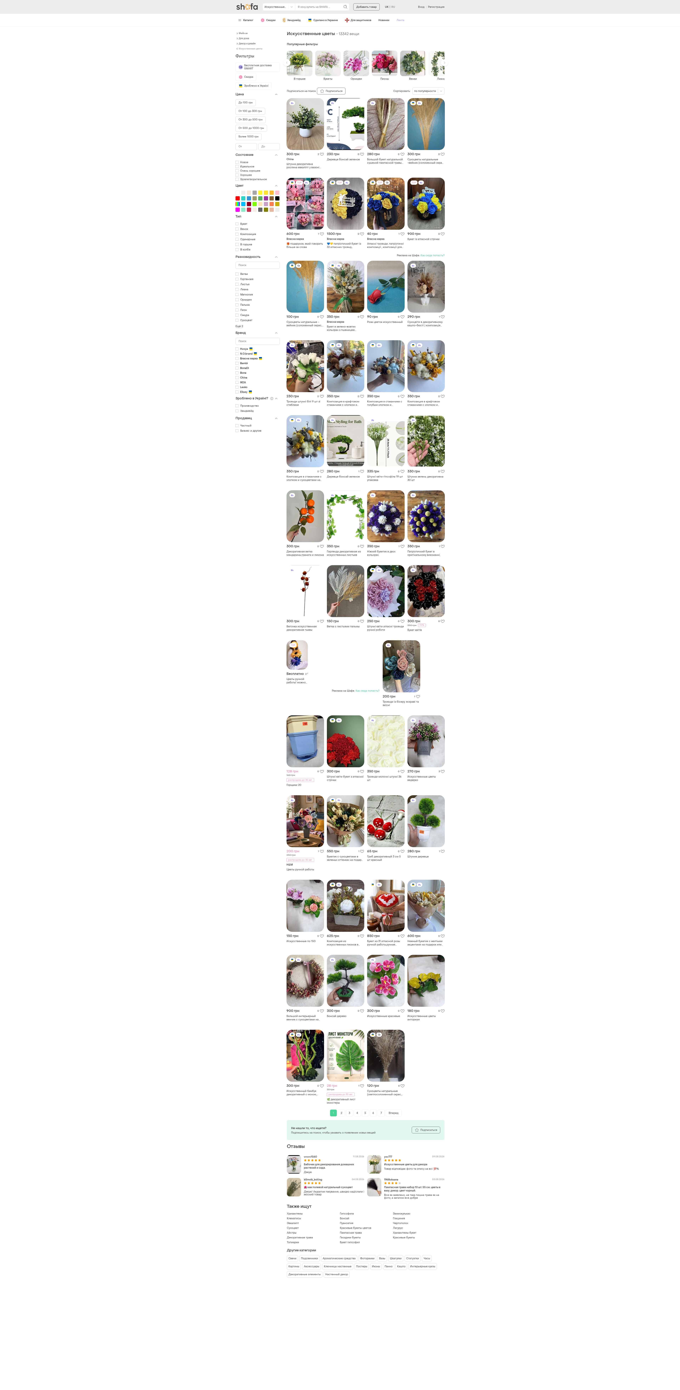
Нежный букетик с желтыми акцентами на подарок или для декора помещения (425, 943)
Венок (244, 229)
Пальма (245, 305)
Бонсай (344, 1218)
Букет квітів (414, 630)
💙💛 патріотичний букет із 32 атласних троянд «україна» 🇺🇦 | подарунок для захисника (345, 245)
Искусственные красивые (383, 1016)
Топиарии (293, 1242)
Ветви (244, 274)
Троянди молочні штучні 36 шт (384, 778)
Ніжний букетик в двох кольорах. (381, 553)
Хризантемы (295, 1213)
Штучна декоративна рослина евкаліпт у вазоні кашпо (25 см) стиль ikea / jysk (303, 165)
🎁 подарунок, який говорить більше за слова (305, 245)
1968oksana (391, 1179)
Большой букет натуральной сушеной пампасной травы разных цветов (385, 161)
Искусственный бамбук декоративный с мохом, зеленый (302, 1092)
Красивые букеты (404, 1237)
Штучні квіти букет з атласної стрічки (345, 778)
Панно (389, 1266)
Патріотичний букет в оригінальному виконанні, (423, 553)
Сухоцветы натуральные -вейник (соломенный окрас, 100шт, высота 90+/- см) (425, 161)
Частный (245, 425)
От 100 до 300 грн (250, 111)
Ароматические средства (339, 1258)
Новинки (383, 20)
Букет (243, 224)
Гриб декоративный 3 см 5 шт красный (384, 858)
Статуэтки (412, 1258)
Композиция (248, 234)
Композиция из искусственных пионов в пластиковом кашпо (342, 943)
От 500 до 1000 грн (251, 128)
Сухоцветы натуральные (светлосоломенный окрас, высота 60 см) (384, 1092)
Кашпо (401, 1266)
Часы (427, 1258)
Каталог (248, 20)
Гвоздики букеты (350, 1237)
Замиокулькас (401, 1213)
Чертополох (400, 1223)
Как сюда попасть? (432, 255)
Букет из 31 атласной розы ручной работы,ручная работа (383, 943)
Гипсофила (347, 1213)
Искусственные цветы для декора (405, 1164)
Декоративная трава (300, 1237)
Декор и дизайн (247, 43)
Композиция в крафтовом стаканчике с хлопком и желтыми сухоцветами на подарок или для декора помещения (423, 403)
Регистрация (436, 7)
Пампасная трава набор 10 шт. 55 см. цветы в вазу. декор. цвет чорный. (412, 1189)
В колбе (245, 249)
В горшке (246, 244)
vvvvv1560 (310, 1157)
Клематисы (294, 1218)
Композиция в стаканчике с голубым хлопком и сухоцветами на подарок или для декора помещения (385, 403)
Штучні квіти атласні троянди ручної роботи (385, 628)
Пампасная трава (351, 1232)
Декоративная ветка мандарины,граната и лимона (305, 553)
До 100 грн (246, 102)
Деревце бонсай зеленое (343, 159)
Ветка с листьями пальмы (343, 626)
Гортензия (246, 279)
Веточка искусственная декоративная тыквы (302, 628)
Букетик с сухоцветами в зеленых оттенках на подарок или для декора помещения (345, 858)
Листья (245, 284)
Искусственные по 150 (301, 941)
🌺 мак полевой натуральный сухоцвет (328, 1187)
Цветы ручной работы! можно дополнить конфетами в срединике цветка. (296, 680)
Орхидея (246, 299)
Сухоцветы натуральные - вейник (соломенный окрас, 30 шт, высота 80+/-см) (304, 323)
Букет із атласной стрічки (423, 239)
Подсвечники (309, 1258)
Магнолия (246, 294)
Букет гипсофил (350, 1242)
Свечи (292, 1258)
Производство (249, 406)
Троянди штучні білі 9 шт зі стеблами (303, 403)
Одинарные (247, 239)
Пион (243, 310)
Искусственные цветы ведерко (421, 778)
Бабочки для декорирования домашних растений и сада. (329, 1166)
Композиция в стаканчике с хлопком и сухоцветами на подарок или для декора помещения (304, 478)
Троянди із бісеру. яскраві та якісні (401, 703)
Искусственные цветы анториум (421, 1018)
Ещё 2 (239, 326)
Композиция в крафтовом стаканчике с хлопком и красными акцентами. (343, 403)
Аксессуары (311, 1266)
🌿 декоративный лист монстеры (341, 1101)
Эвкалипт (293, 1223)
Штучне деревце (418, 856)
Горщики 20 (294, 785)
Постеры (361, 1266)
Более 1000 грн (249, 136)
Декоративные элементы (304, 1274)
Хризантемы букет (404, 1232)
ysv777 (388, 1157)
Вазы (382, 1258)
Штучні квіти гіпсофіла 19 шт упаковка (385, 478)
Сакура (244, 315)
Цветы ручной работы (300, 869)
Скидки (271, 20)
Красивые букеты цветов (355, 1228)
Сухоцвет (293, 1228)
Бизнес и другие (251, 431)
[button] (286, 62)
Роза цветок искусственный (385, 322)
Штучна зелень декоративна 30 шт (425, 478)
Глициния (399, 1218)
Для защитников (361, 20)
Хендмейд (294, 20)
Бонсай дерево (336, 1016)
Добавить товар (366, 7)
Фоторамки (367, 1258)
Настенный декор (336, 1274)
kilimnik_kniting (313, 1179)
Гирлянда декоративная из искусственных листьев (344, 553)
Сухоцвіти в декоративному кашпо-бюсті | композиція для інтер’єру (425, 323)
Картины (293, 1266)
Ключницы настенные (338, 1266)
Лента (400, 20)
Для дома (244, 38)
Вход (421, 7)
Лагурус (398, 1228)
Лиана (244, 289)
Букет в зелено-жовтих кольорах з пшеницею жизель (341, 328)
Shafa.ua (243, 33)
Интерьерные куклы (422, 1266)
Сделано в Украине (325, 20)
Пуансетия (346, 1223)
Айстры (291, 1232)
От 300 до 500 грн (251, 119)
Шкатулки (396, 1258)
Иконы (376, 1266)
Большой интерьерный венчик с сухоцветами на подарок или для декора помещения (303, 1018)
